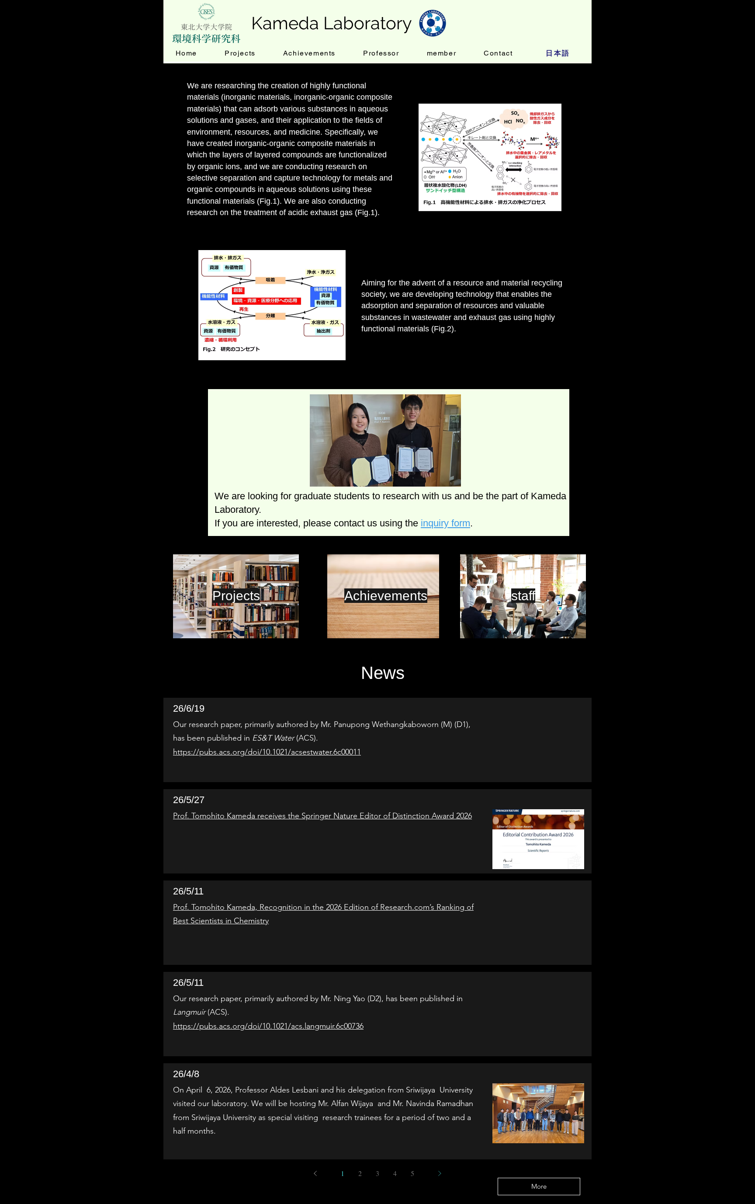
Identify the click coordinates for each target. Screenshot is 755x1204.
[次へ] (439, 1173)
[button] (385, 440)
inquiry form (445, 523)
